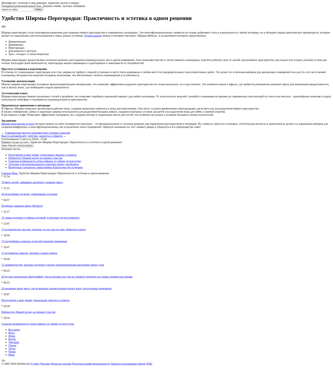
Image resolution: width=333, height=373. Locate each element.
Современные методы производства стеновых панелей (37, 132)
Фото (11, 332)
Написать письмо (61, 363)
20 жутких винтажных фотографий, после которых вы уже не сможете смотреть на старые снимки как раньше (67, 276)
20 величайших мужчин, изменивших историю (29, 194)
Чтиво (12, 351)
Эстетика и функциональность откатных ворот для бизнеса (43, 164)
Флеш (11, 335)
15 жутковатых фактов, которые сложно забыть (29, 253)
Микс (14, 173)
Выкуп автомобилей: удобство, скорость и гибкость (32, 135)
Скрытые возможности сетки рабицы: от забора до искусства (44, 161)
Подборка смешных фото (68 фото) (22, 205)
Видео (12, 339)
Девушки (13, 342)
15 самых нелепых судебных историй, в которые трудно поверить (40, 217)
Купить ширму (93, 35)
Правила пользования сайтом (128, 363)
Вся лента (14, 329)
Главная (6, 173)
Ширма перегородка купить (18, 123)
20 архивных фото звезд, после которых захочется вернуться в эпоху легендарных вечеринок (56, 288)
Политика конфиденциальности (91, 363)
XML (149, 363)
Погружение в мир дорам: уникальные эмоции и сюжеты (42, 154)
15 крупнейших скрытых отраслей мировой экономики (34, 241)
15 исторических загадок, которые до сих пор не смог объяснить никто (43, 229)
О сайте (35, 363)
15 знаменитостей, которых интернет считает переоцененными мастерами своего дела (52, 264)
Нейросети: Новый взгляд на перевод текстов (35, 157)
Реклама (45, 363)
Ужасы (12, 345)
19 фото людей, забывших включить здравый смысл (32, 182)
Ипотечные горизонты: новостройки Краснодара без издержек (45, 167)
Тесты (11, 348)
